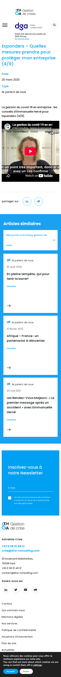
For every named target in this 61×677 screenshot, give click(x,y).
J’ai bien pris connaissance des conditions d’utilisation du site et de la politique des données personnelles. (32, 500)
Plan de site (9, 643)
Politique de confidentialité (19, 630)
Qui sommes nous (13, 610)
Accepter (11, 671)
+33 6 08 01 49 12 (13, 546)
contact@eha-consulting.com (20, 573)
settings (37, 665)
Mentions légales (12, 617)
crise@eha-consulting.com (21, 551)
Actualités (8, 650)
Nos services (9, 623)
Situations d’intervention (17, 636)
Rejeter (26, 671)
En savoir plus (22, 39)
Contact (7, 603)
